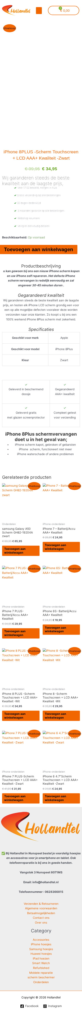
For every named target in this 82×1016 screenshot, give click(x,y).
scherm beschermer (41, 977)
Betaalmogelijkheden (41, 913)
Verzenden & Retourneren (41, 903)
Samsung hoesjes (41, 949)
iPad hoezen (41, 958)
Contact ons (41, 917)
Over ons (41, 922)
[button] (39, 10)
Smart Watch (41, 963)
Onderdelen (41, 982)
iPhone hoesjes (41, 944)
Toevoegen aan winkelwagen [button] (15, 550)
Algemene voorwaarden (41, 908)
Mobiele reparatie (41, 972)
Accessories (41, 939)
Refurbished (41, 968)
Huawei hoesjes (41, 953)
